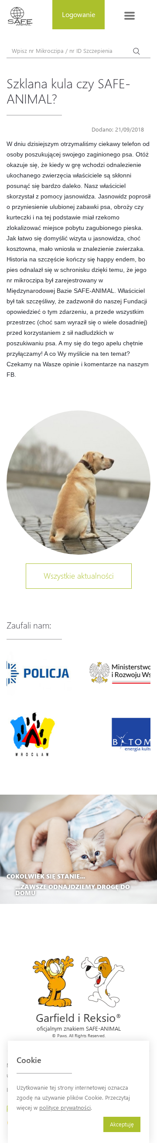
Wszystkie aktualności (79, 575)
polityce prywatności (65, 1107)
